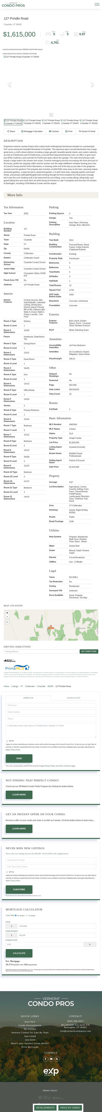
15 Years (31, 916)
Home (6, 686)
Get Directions (89, 651)
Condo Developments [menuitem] (30, 1025)
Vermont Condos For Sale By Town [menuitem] (30, 1033)
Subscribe (19, 889)
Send (19, 758)
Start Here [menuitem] (30, 1022)
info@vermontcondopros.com (75, 1031)
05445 (50, 686)
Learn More (19, 795)
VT (21, 686)
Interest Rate (11, 940)
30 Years (21, 916)
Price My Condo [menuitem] (30, 1047)
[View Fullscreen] (7, 622)
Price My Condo (70, 1108)
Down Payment (12, 931)
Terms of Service (65, 766)
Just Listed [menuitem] (30, 1036)
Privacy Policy (15, 750)
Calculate (19, 953)
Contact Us (28, 698)
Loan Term (10, 915)
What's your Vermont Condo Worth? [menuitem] (30, 1043)
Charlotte (41, 686)
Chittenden (30, 686)
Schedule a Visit (73, 698)
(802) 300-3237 (75, 1021)
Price (8, 922)
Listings (14, 686)
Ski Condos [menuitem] (30, 1029)
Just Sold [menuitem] (30, 1040)
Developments (45, 1108)
